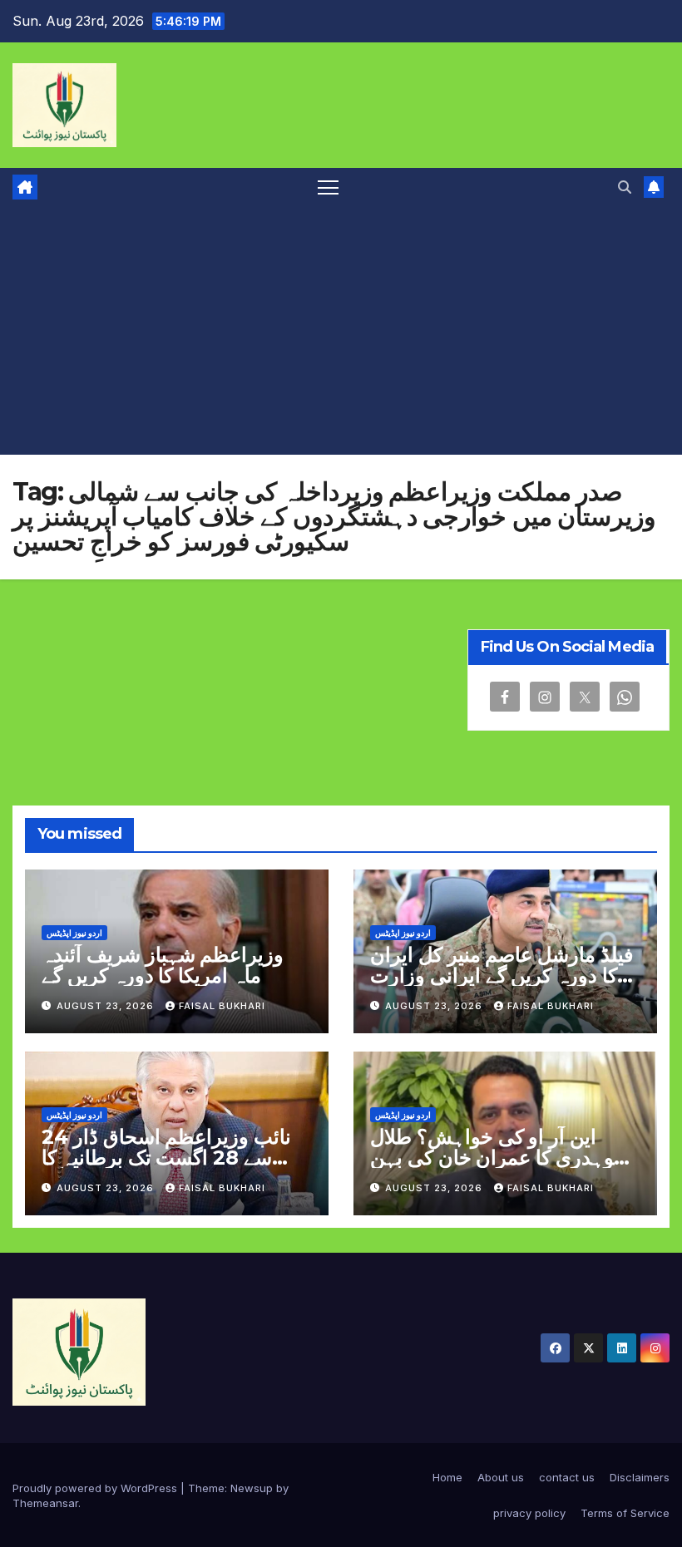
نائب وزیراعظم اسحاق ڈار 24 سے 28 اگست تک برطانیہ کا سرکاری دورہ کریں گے (166, 1157)
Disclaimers (640, 1477)
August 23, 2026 (107, 1006)
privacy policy (529, 1513)
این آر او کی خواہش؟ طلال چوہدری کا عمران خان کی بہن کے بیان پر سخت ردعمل (498, 1157)
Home (447, 1477)
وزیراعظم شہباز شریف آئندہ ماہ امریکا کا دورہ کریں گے (163, 965)
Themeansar (45, 1503)
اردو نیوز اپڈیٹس (74, 933)
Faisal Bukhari (222, 1006)
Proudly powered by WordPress (96, 1488)
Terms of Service (625, 1513)
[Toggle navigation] (328, 187)
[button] (624, 187)
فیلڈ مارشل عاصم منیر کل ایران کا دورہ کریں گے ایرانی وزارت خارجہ (501, 975)
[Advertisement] (341, 330)
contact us (567, 1477)
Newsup (251, 1488)
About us (500, 1477)
